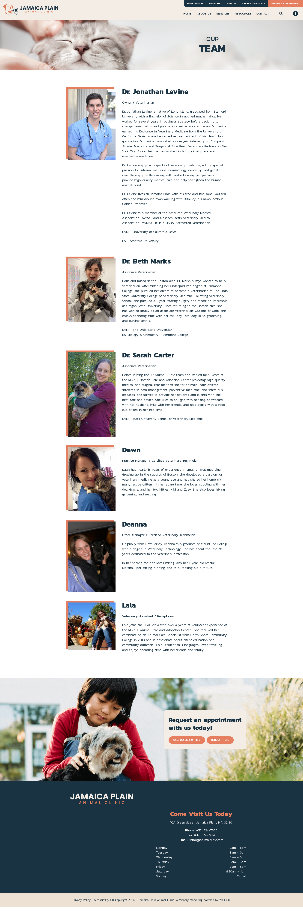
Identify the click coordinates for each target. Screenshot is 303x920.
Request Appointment (285, 3)
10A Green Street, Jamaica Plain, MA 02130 (201, 822)
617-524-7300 (195, 3)
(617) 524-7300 (206, 830)
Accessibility (101, 900)
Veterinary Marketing (189, 900)
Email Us (214, 3)
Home (187, 13)
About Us (203, 13)
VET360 (224, 900)
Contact (262, 13)
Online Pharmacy (253, 3)
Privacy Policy (81, 900)
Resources (243, 13)
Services (223, 13)
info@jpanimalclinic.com (206, 840)
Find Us (231, 3)
